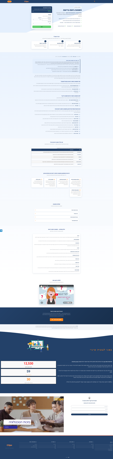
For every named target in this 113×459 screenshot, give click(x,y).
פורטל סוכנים (18, 456)
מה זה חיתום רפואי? (75, 220)
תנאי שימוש (111, 456)
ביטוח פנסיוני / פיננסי (32, 441)
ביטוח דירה (53, 441)
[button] (85, 442)
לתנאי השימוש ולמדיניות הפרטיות (55, 328)
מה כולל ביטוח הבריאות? (74, 217)
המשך (42, 26)
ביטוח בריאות (71, 441)
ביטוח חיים (90, 441)
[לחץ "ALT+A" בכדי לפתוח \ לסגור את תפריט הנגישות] (1, 231)
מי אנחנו (111, 442)
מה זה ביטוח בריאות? (74, 210)
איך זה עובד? (76, 213)
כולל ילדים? (49, 21)
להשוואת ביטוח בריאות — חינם (56, 319)
